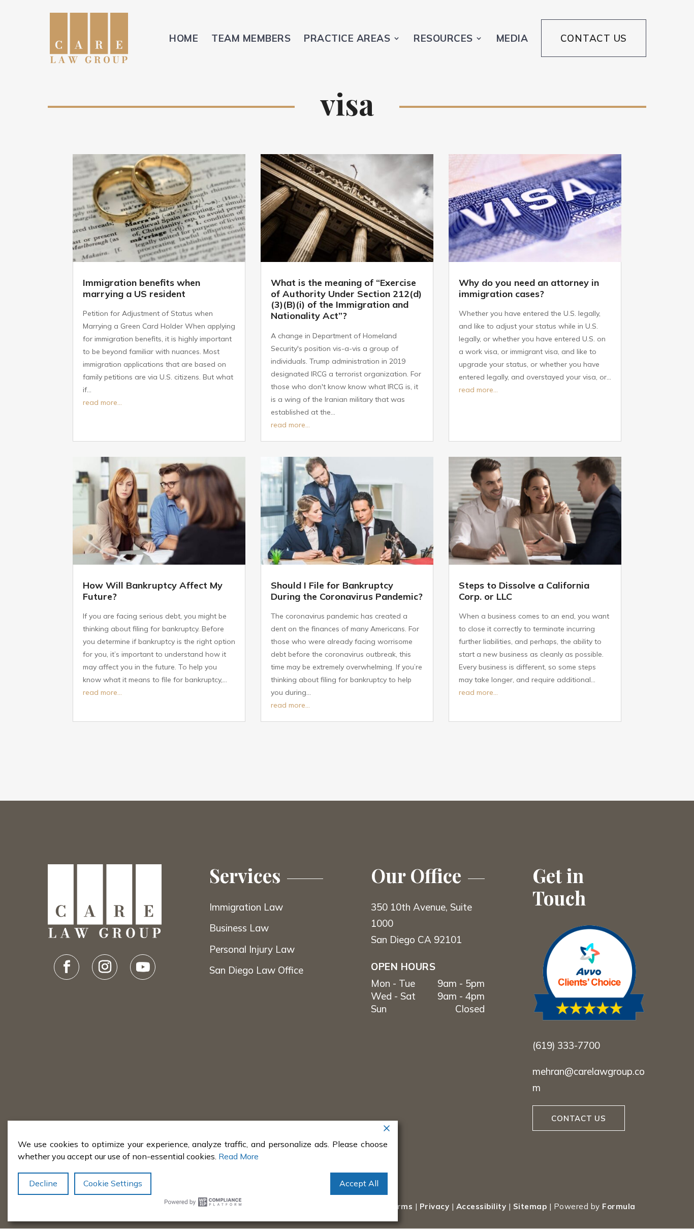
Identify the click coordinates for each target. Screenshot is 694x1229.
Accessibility (481, 1206)
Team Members (251, 38)
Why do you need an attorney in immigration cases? (529, 288)
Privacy (435, 1206)
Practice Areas (347, 38)
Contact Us (593, 38)
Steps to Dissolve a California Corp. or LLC (524, 590)
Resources (443, 38)
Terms (400, 1206)
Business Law (239, 928)
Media (512, 38)
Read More (238, 1156)
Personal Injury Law (252, 949)
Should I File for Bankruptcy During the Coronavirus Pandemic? (347, 590)
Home (183, 38)
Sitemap (530, 1206)
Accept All (358, 1183)
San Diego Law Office (256, 970)
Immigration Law (246, 907)
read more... (102, 402)
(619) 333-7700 (566, 1045)
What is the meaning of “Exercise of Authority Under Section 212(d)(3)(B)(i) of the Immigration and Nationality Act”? (346, 299)
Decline (43, 1183)
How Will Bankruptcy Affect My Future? (153, 590)
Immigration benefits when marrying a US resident (141, 288)
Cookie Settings (112, 1183)
